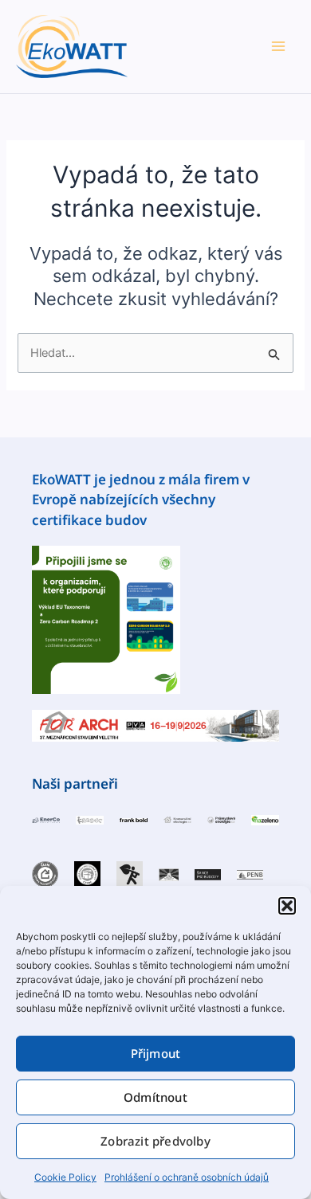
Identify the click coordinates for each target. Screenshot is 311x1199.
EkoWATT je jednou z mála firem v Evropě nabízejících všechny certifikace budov (141, 499)
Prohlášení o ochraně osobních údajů (186, 1177)
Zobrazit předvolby (155, 1141)
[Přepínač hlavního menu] (278, 46)
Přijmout (156, 1053)
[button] (287, 906)
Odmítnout (155, 1097)
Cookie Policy (65, 1177)
